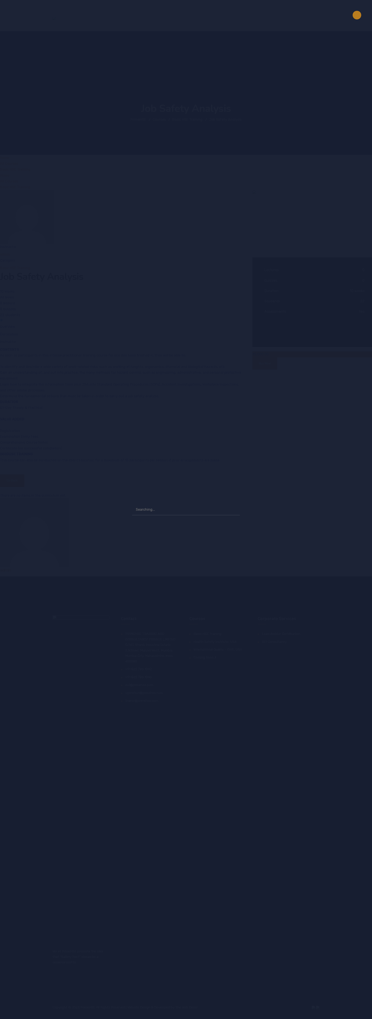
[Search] (234, 509)
